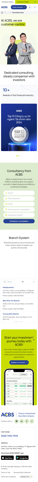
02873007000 (19, 295)
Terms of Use (5, 472)
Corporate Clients (23, 2)
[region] (19, 303)
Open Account (18, 7)
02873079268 (19, 309)
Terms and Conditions (8, 477)
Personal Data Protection (22, 472)
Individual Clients (7, 2)
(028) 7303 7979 (9, 436)
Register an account (18, 362)
